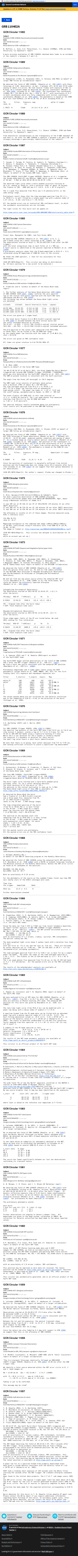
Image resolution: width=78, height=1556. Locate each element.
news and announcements (55, 9)
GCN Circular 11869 (14, 750)
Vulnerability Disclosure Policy (52, 1546)
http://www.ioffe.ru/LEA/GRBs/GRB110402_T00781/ (24, 791)
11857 (58, 84)
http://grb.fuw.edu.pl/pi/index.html (19, 1086)
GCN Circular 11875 (14, 478)
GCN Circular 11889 (14, 62)
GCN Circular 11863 (14, 1108)
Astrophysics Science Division (33, 1527)
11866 (30, 294)
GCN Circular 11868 (14, 838)
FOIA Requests (46, 1535)
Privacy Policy (46, 1542)
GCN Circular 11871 (14, 638)
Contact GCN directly (14, 1518)
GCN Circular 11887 (14, 145)
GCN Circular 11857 (14, 1391)
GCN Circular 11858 (14, 1338)
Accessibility (6, 1538)
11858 (13, 91)
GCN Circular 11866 (14, 898)
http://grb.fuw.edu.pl (49, 1076)
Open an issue (42, 1517)
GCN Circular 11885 (14, 218)
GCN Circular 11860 (14, 1226)
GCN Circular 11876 (14, 412)
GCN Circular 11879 (14, 269)
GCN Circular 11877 (14, 348)
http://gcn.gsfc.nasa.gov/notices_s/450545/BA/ (23, 969)
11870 (30, 297)
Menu (75, 5)
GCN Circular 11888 (14, 113)
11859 (37, 91)
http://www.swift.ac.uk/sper (48, 1460)
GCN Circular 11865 (14, 975)
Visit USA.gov (47, 1551)
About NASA (6, 1535)
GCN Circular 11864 (14, 1049)
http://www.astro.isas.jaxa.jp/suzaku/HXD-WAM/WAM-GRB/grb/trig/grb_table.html (38, 212)
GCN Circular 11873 (14, 542)
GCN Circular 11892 (14, 32)
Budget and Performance (11, 1542)
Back (8, 20)
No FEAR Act (6, 1546)
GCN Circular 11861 (14, 1167)
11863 (28, 467)
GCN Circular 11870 (14, 706)
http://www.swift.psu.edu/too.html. (51, 1501)
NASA (51, 1527)
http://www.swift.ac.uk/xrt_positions (43, 1270)
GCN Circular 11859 (14, 1284)
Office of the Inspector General (52, 1538)
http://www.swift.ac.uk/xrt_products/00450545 (23, 1040)
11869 (57, 292)
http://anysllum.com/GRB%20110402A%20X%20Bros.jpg (47, 529)
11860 (32, 666)
